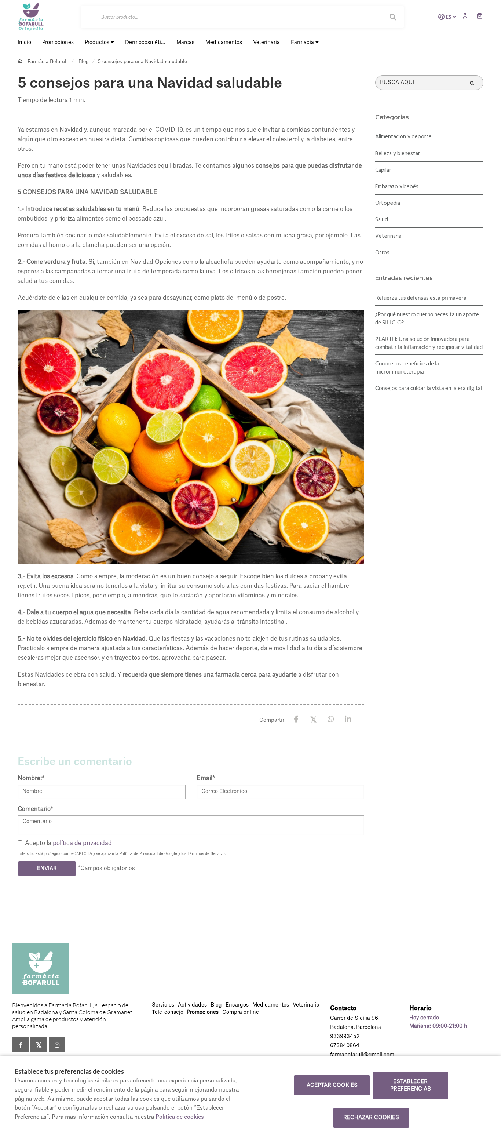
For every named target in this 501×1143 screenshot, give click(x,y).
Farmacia (303, 42)
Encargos (237, 1005)
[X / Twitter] (313, 719)
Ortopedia (387, 203)
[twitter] (38, 1044)
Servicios (163, 1005)
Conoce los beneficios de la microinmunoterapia (407, 367)
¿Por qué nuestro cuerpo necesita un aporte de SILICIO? (427, 318)
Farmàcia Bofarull (48, 61)
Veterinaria (388, 236)
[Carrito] (479, 16)
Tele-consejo (167, 1012)
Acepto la (68, 843)
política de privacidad (82, 843)
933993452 (345, 1036)
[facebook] (20, 1044)
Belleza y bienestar (397, 153)
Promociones (203, 1012)
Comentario (35, 809)
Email (206, 778)
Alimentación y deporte (403, 136)
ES (448, 17)
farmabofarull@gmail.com (362, 1055)
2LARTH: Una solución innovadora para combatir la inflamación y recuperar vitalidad (429, 342)
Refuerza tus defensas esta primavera (421, 297)
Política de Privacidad (139, 854)
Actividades (192, 1005)
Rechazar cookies (371, 1117)
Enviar (47, 868)
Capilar (383, 170)
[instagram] (57, 1044)
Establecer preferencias (410, 1085)
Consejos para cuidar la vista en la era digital (428, 388)
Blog (83, 61)
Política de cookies (180, 1117)
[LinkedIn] (348, 719)
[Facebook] (296, 719)
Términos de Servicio (206, 854)
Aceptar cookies (332, 1085)
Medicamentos (270, 1005)
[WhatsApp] (330, 719)
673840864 (344, 1045)
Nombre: (31, 778)
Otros (382, 252)
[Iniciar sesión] (467, 16)
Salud (381, 219)
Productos (98, 42)
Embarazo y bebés (396, 186)
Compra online (240, 1012)
